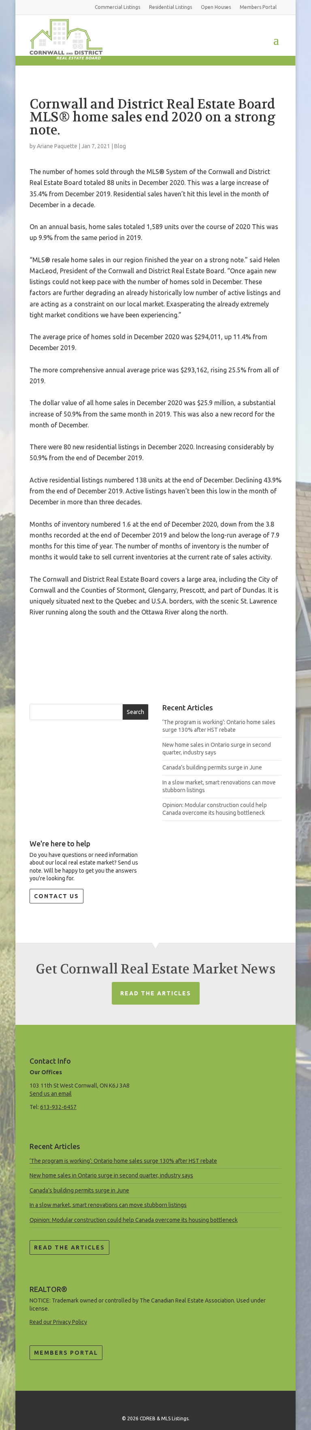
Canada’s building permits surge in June (212, 767)
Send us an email (51, 1093)
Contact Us (56, 896)
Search (135, 712)
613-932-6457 (58, 1107)
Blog (120, 146)
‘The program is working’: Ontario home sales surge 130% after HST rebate (123, 1161)
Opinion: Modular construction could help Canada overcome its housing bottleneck (134, 1220)
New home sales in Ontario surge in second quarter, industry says (111, 1175)
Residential (170, 7)
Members (258, 7)
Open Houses (216, 7)
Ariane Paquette (57, 146)
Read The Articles (155, 993)
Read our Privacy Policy (58, 1322)
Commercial (117, 7)
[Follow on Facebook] (155, 1403)
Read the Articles (69, 1247)
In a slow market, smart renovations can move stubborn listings (108, 1205)
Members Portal (66, 1352)
